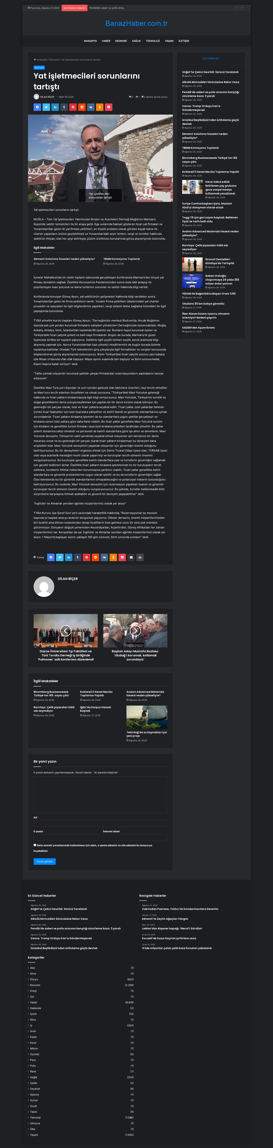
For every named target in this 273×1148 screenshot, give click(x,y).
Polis (33, 1065)
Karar (33, 1042)
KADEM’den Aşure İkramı (198, 327)
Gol (32, 996)
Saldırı (33, 1083)
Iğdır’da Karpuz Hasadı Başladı (95, 709)
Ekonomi (121, 40)
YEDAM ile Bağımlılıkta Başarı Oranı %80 (209, 293)
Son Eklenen (211, 58)
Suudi (33, 1106)
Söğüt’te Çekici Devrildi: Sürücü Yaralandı (210, 72)
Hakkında (35, 1008)
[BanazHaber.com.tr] (136, 23)
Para (33, 1059)
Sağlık (136, 40)
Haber (106, 40)
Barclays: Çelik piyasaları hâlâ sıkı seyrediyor (54, 709)
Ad (36, 817)
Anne (33, 973)
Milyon (34, 1048)
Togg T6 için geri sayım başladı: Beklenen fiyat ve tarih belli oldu (210, 219)
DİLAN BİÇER (47, 96)
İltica (33, 1019)
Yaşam (169, 40)
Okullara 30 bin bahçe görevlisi (203, 304)
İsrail (33, 1031)
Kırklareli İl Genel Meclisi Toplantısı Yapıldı (96, 693)
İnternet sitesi (111, 831)
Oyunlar (34, 1054)
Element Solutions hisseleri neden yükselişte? (64, 259)
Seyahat (35, 1088)
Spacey (34, 1094)
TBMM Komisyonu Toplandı (121, 259)
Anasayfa (90, 40)
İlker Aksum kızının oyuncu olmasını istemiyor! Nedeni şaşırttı (206, 315)
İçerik (33, 1013)
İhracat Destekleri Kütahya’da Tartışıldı (219, 261)
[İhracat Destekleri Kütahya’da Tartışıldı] (192, 264)
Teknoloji (153, 40)
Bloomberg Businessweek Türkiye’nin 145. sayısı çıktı (51, 693)
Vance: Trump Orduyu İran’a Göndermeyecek (201, 108)
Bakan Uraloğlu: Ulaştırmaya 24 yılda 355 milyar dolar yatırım (222, 279)
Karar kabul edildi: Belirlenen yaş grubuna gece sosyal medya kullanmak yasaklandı (220, 187)
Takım (33, 1111)
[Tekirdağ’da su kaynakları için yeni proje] (146, 717)
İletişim (184, 40)
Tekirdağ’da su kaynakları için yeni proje (146, 734)
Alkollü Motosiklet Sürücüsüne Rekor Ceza (210, 82)
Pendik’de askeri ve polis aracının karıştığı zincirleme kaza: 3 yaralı (127, 7)
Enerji (33, 990)
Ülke (32, 1129)
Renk (33, 1071)
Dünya (34, 979)
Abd (32, 967)
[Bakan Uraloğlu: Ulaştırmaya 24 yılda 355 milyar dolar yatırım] (192, 281)
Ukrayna (35, 1123)
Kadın (33, 1036)
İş (31, 1025)
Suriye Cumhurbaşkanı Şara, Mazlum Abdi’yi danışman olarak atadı (207, 205)
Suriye (34, 1100)
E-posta (39, 831)
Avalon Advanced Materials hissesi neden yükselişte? (145, 693)
